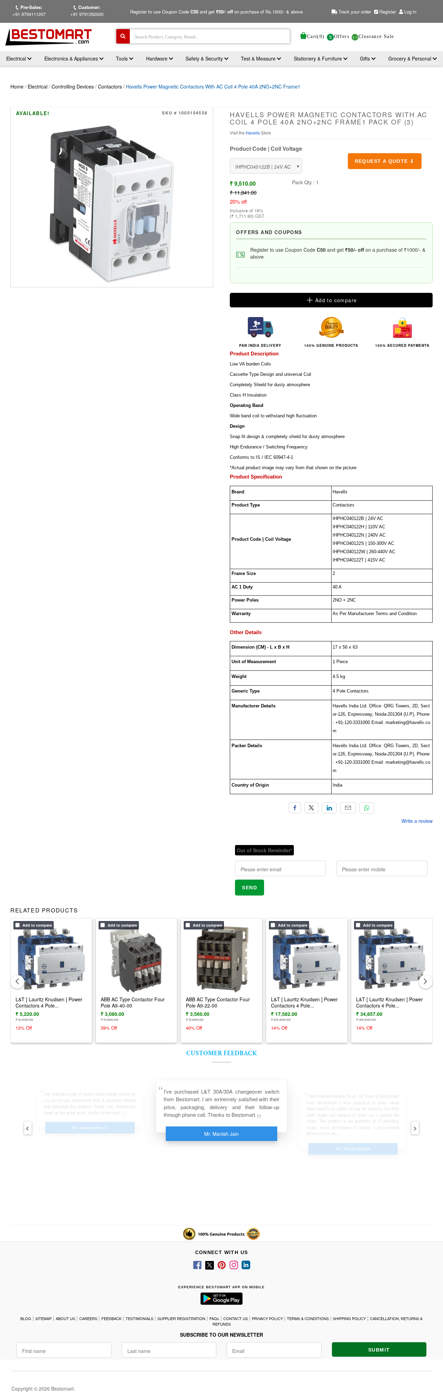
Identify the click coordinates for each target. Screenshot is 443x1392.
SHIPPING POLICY (349, 1318)
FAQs (214, 1318)
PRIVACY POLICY (267, 1318)
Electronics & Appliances (71, 58)
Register (387, 11)
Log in (410, 11)
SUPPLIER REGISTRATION (181, 1318)
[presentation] (17, 982)
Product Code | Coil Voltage (266, 148)
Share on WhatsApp (366, 808)
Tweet (311, 807)
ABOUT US (65, 1318)
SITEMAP (43, 1318)
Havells (253, 133)
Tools (122, 58)
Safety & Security (205, 58)
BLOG (25, 1318)
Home (17, 86)
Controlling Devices (73, 86)
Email (348, 807)
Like (295, 807)
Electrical (16, 58)
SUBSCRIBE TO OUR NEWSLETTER (221, 1334)
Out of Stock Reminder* (264, 850)
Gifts (365, 58)
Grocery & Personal (410, 58)
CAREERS (88, 1318)
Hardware (157, 58)
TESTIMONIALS (139, 1318)
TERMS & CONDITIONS (308, 1318)
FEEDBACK (111, 1318)
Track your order (354, 11)
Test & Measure (259, 58)
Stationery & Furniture (318, 58)
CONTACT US (235, 1318)
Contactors (110, 86)
